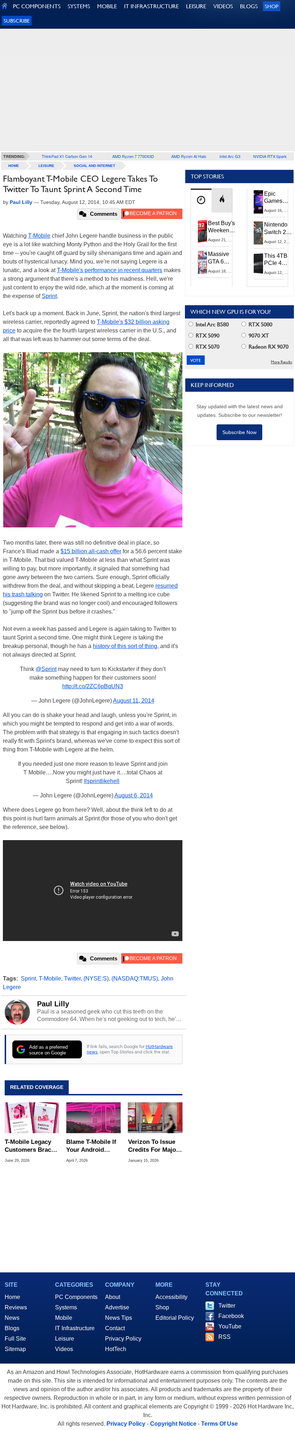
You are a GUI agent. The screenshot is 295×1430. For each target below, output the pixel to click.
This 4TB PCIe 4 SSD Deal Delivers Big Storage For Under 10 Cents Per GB (277, 260)
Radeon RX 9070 (268, 346)
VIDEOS (223, 6)
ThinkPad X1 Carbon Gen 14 (67, 156)
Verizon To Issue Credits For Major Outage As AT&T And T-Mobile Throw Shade (153, 1146)
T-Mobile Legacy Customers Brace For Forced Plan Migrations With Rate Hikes (29, 1146)
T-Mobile (39, 236)
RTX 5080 (259, 324)
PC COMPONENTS (36, 6)
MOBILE (107, 6)
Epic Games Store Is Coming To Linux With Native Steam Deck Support (278, 198)
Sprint (49, 296)
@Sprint (46, 669)
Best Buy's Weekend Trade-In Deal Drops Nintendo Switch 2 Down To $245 (221, 227)
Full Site (15, 1339)
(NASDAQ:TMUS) (135, 978)
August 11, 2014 (133, 701)
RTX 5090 (206, 335)
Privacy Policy (123, 1339)
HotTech (115, 1349)
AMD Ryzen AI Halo (188, 156)
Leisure (46, 166)
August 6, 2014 (133, 795)
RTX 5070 (206, 346)
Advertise (117, 1307)
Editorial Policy (174, 1318)
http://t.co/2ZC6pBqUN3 (92, 686)
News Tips (118, 1318)
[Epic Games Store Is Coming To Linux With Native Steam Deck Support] (258, 201)
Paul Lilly (53, 1004)
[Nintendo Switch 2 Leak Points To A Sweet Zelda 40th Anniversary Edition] (258, 232)
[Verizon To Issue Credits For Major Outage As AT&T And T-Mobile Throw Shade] (155, 1118)
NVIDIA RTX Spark (270, 156)
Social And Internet (94, 166)
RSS (224, 1337)
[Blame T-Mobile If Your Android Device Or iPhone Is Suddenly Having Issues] (93, 1118)
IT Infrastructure (75, 1328)
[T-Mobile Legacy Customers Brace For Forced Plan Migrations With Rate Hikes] (32, 1118)
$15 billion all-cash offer (90, 551)
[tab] (201, 200)
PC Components (76, 1297)
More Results (281, 362)
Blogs (12, 1328)
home (13, 166)
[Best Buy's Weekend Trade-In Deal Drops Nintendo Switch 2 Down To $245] (202, 231)
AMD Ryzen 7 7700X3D (133, 156)
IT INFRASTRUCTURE (151, 6)
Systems (66, 1307)
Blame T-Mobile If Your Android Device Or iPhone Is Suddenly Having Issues (91, 1146)
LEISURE (196, 6)
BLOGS (249, 6)
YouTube (229, 1326)
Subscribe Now (239, 432)
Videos (64, 1349)
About (112, 1297)
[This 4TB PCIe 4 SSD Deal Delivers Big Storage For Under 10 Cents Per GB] (258, 263)
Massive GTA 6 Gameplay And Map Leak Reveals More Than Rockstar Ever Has (222, 258)
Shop (271, 6)
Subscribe (17, 21)
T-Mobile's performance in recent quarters (109, 270)
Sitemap (15, 1349)
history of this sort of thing (125, 646)
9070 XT (258, 335)
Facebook (231, 1316)
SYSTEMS (79, 6)
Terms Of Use (219, 1424)
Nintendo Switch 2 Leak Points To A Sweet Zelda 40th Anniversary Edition (279, 229)
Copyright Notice (173, 1424)
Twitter (72, 978)
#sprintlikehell (101, 781)
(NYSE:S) (96, 978)
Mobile (63, 1318)
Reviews (16, 1307)
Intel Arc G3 (229, 156)
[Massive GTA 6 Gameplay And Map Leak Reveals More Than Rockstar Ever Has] (202, 262)
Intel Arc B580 (211, 324)
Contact (115, 1328)
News (12, 1318)
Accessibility (171, 1297)
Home (12, 1297)
